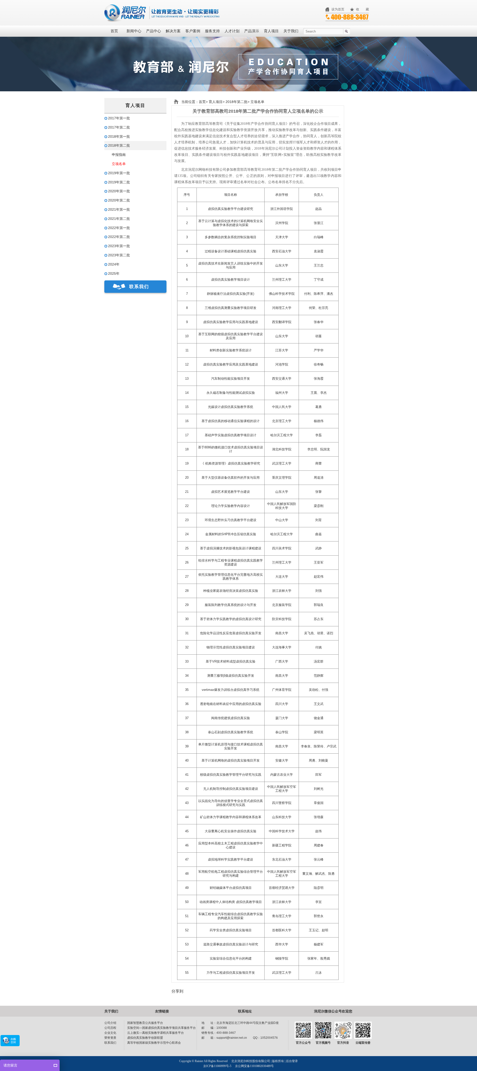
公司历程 (110, 1028)
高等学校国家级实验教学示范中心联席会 (154, 1042)
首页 (114, 31)
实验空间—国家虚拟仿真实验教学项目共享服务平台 (161, 1028)
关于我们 (290, 31)
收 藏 (362, 9)
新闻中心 (133, 31)
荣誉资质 (110, 1037)
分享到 (177, 991)
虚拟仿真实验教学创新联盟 (145, 1037)
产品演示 (251, 31)
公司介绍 (110, 1023)
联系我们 (139, 286)
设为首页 (337, 9)
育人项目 (271, 31)
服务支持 (212, 31)
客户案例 (192, 31)
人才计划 (232, 31)
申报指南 (119, 155)
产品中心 (153, 31)
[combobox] (326, 31)
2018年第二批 (236, 102)
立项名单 (119, 164)
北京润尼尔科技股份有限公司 (250, 1061)
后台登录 (292, 1061)
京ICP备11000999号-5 (217, 1066)
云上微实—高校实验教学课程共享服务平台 (155, 1033)
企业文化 (110, 1033)
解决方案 (173, 31)
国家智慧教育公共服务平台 (145, 1023)
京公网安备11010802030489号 (254, 1066)
